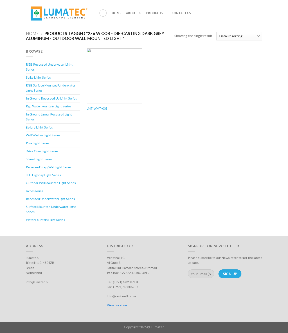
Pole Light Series (38, 143)
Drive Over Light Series (42, 151)
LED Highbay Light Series (43, 175)
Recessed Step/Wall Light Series (49, 167)
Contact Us (181, 13)
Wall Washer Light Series (43, 135)
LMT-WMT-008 (97, 108)
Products (154, 13)
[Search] (103, 13)
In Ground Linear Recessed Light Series (49, 116)
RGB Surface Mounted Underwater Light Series (50, 87)
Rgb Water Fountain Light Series (48, 106)
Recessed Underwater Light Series (50, 199)
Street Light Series (39, 159)
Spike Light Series (38, 77)
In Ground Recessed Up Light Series (51, 98)
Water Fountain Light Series (45, 220)
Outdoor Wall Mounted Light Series (51, 183)
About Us (133, 13)
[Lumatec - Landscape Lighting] (59, 13)
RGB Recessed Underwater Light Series (49, 66)
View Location (117, 305)
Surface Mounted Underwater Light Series (51, 209)
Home (116, 13)
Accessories (34, 191)
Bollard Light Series (39, 127)
